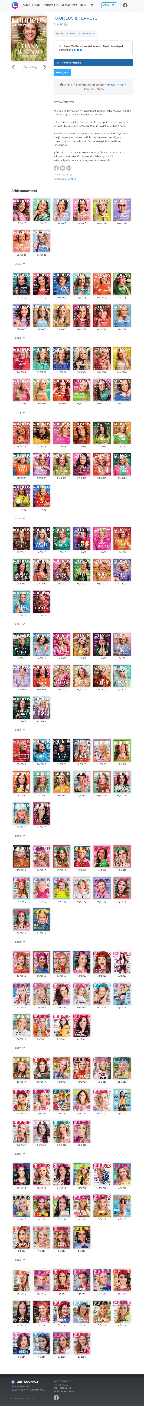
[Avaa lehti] (21, 208)
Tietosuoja (61, 1384)
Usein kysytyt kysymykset (28, 1389)
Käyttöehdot (62, 1381)
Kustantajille (63, 1388)
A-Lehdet (70, 179)
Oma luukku (31, 5)
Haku (83, 5)
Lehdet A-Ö (50, 5)
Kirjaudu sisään (116, 84)
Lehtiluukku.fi (28, 1381)
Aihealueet (69, 5)
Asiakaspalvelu (21, 1386)
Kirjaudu (109, 5)
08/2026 (77, 49)
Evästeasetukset (65, 1391)
